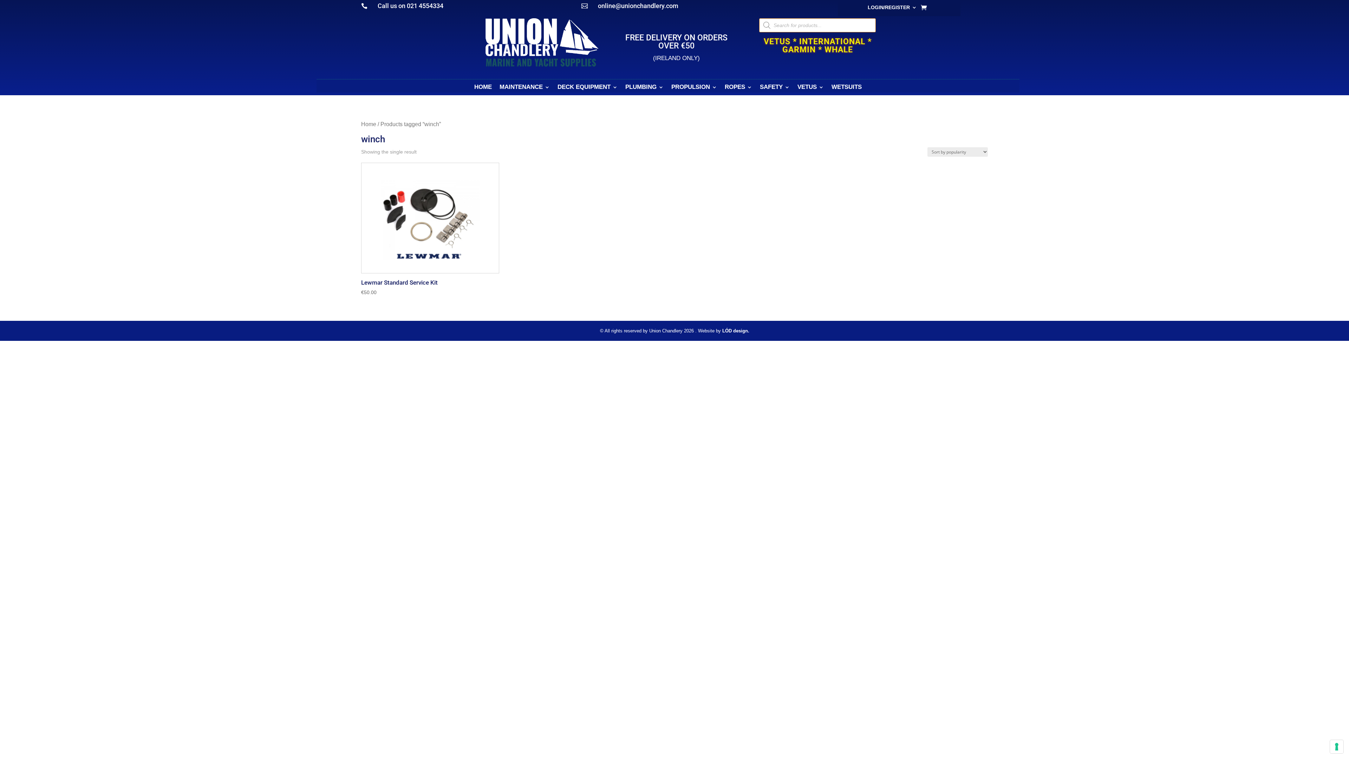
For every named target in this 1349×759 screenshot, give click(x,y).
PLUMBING (641, 87)
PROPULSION (690, 87)
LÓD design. (735, 330)
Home (368, 124)
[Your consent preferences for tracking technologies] (1336, 746)
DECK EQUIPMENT (584, 87)
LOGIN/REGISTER (889, 7)
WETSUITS (847, 87)
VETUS (807, 87)
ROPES (735, 87)
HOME (483, 87)
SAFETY (771, 87)
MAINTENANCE (521, 87)
